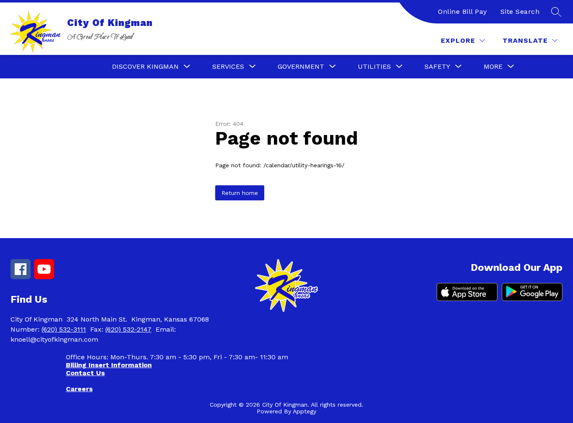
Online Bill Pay (462, 12)
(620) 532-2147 (128, 329)
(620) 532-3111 (64, 329)
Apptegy (304, 411)
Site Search (520, 12)
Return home (239, 192)
